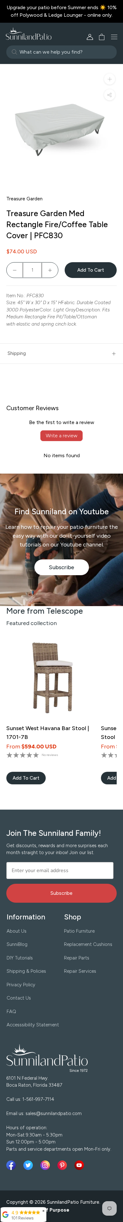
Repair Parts (76, 958)
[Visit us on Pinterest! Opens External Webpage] (63, 1165)
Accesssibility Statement (33, 1025)
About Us (16, 931)
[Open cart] (99, 37)
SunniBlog (17, 944)
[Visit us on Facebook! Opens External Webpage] (12, 1165)
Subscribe (69, 570)
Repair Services (80, 971)
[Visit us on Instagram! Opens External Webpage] (46, 1165)
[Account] (90, 37)
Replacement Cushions (88, 944)
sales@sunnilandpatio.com (54, 1113)
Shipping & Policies (26, 971)
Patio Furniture (79, 931)
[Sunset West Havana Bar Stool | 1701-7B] (49, 678)
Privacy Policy (21, 985)
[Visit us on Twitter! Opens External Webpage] (29, 1165)
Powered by (37, 1210)
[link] (26, 778)
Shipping (17, 353)
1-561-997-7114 (38, 1099)
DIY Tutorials (20, 958)
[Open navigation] (114, 37)
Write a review (61, 436)
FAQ (11, 1011)
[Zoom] (109, 79)
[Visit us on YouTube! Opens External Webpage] (79, 1165)
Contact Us (19, 998)
